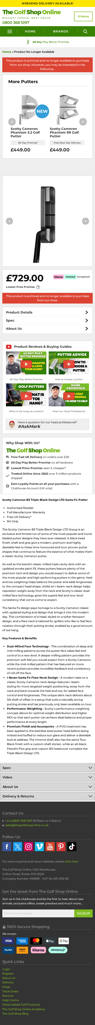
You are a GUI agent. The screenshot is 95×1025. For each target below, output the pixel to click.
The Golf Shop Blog (15, 1013)
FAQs (6, 987)
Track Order (10, 991)
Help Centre (10, 1000)
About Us (14, 328)
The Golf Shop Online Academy (23, 1009)
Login (6, 969)
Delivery (8, 982)
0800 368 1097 (15, 22)
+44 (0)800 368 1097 (19, 820)
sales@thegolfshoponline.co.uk (26, 825)
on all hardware (42, 462)
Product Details (19, 312)
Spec (10, 320)
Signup (83, 913)
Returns (7, 995)
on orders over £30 (40, 457)
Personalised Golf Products (21, 1004)
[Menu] (9, 31)
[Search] (85, 31)
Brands (60, 31)
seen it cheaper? (38, 468)
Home (30, 31)
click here (71, 861)
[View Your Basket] (83, 16)
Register (8, 973)
